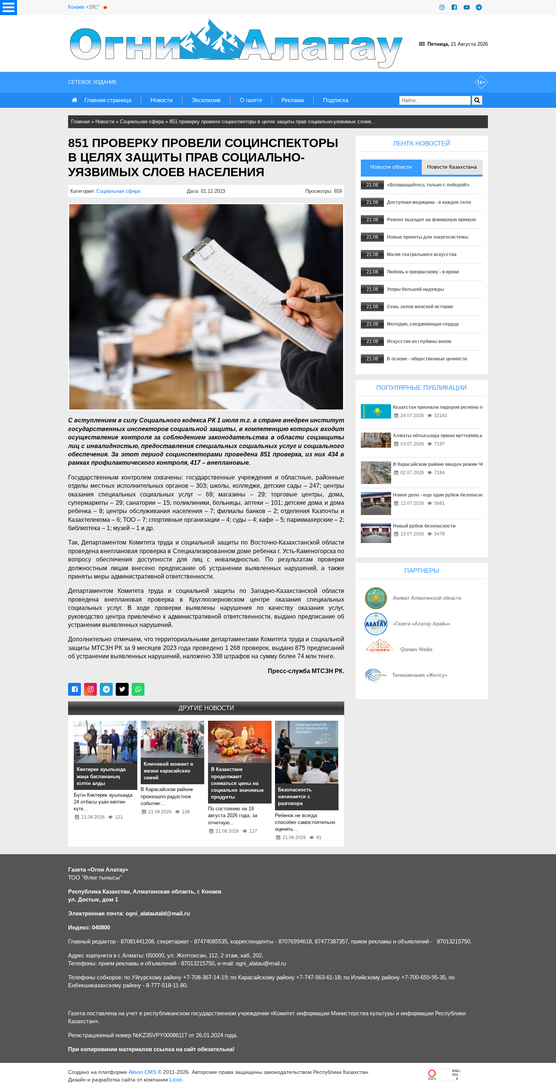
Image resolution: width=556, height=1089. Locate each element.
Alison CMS (142, 1072)
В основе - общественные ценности (427, 358)
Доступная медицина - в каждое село (429, 202)
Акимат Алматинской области (427, 598)
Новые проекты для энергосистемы (427, 237)
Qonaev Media (416, 649)
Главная (80, 121)
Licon (175, 1080)
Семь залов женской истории (420, 306)
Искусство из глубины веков (419, 341)
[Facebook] (454, 7)
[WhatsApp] (138, 689)
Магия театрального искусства (422, 254)
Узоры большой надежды (415, 289)
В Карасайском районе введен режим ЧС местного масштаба (462, 464)
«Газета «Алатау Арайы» (421, 624)
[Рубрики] (8, 7)
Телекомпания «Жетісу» (419, 675)
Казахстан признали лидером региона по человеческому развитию (468, 407)
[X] (122, 689)
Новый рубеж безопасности (424, 526)
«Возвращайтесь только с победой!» (428, 185)
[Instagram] (442, 7)
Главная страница (107, 100)
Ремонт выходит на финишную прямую (431, 219)
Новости (161, 100)
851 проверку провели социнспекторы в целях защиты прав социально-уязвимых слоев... (272, 121)
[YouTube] (467, 7)
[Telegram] (479, 7)
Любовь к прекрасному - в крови (423, 272)
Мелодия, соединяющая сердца (423, 324)
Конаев (76, 7)
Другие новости (206, 708)
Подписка (335, 100)
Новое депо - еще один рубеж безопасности (442, 495)
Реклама (292, 100)
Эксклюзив (206, 100)
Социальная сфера (142, 121)
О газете (251, 100)
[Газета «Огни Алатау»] (238, 43)
